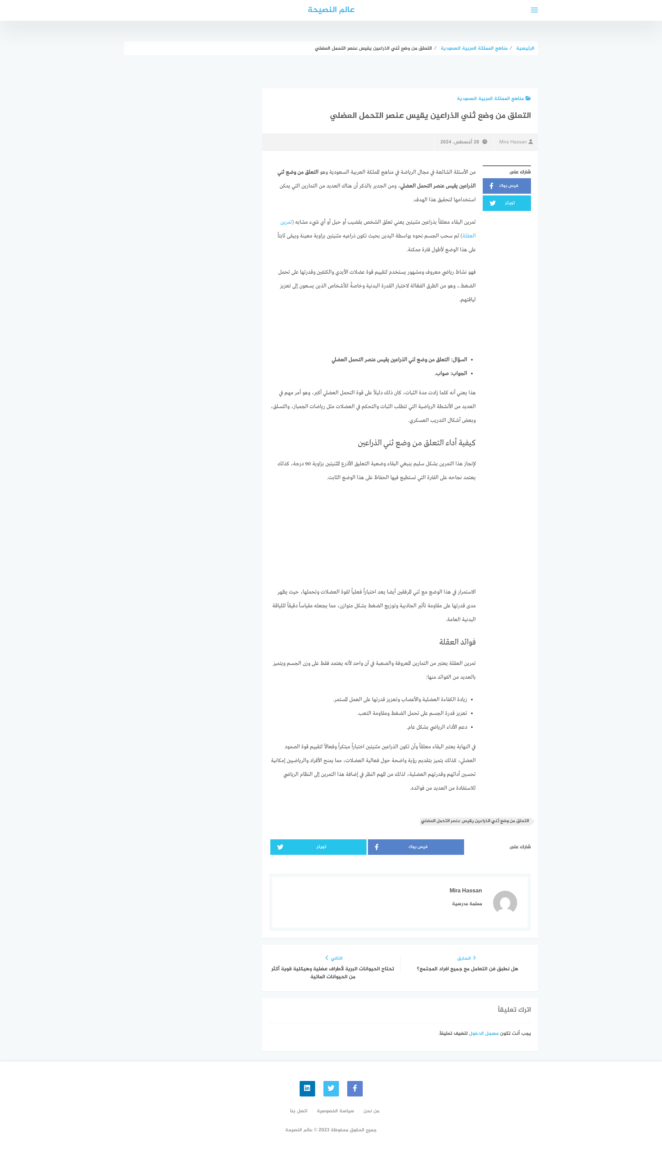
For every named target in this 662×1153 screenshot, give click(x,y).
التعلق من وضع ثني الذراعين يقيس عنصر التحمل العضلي (475, 821)
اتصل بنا (299, 1111)
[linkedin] (307, 1088)
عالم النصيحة (331, 10)
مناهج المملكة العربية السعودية (490, 99)
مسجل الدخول (484, 1034)
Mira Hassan (513, 142)
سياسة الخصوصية (335, 1111)
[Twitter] (331, 1088)
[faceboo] (355, 1088)
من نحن (371, 1111)
